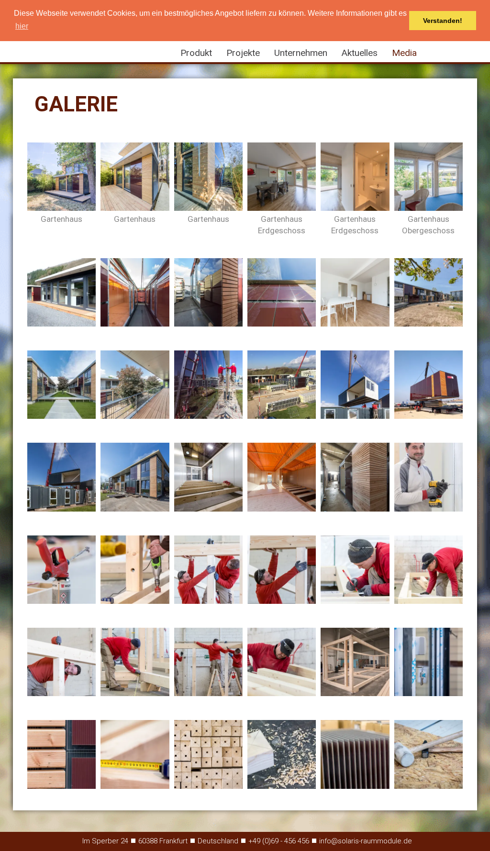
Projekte (243, 52)
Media (404, 52)
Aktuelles (360, 52)
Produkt (196, 52)
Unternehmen (300, 52)
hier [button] (21, 26)
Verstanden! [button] (442, 20)
